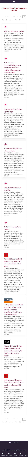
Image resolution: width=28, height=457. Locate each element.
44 (6, 19)
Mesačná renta (21, 455)
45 (9, 19)
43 (2, 19)
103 (20, 19)
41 (20, 17)
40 (17, 17)
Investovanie (3, 455)
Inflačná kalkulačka (9, 455)
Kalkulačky (15, 455)
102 (16, 19)
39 (14, 17)
